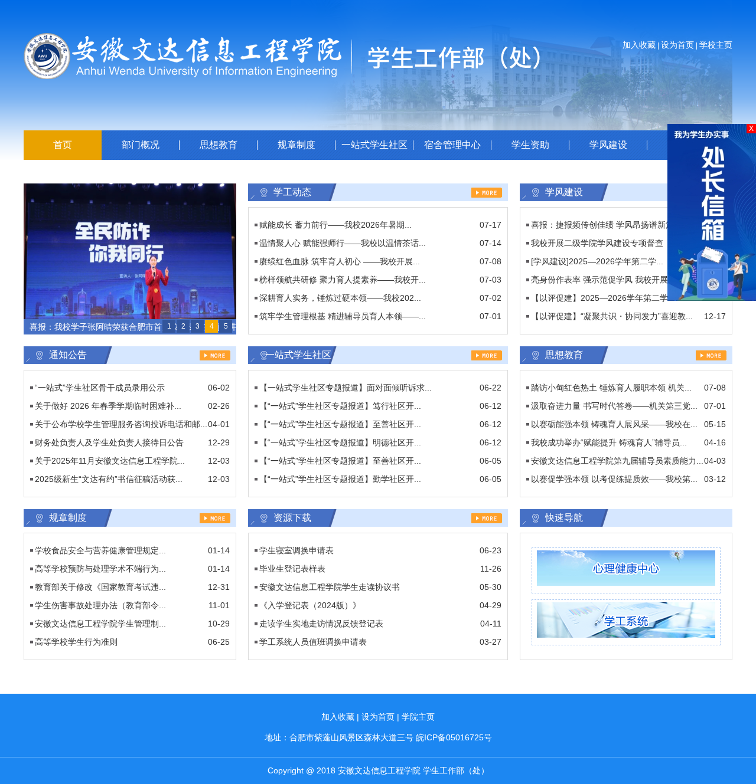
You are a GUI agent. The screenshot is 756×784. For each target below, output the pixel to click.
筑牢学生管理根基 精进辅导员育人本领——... (342, 316)
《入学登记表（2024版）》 (310, 605)
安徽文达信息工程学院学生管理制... (100, 623)
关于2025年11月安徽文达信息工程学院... (110, 460)
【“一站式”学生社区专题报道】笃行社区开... (340, 406)
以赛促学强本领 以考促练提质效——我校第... (614, 479)
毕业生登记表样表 (292, 568)
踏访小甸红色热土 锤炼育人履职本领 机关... (611, 387)
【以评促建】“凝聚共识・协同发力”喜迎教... (612, 316)
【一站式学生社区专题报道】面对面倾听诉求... (345, 387)
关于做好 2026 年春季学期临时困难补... (108, 406)
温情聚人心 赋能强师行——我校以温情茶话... (342, 243)
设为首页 (677, 45)
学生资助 (530, 145)
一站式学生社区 (374, 145)
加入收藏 (639, 45)
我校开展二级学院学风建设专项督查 (597, 243)
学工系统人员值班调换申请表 (313, 642)
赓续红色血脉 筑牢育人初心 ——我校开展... (339, 261)
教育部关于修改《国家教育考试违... (100, 587)
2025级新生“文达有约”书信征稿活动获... (109, 479)
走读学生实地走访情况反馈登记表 (321, 623)
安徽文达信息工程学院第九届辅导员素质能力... (617, 460)
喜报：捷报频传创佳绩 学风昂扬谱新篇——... (614, 224)
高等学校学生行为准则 (76, 642)
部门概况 (140, 145)
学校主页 (715, 45)
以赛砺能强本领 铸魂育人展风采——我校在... (614, 424)
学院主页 (418, 716)
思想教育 (218, 145)
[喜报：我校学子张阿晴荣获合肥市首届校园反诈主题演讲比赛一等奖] (130, 189)
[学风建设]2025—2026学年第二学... (597, 261)
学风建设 (608, 145)
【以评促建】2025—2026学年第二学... (603, 298)
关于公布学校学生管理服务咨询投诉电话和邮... (121, 424)
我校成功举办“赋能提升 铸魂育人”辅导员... (609, 442)
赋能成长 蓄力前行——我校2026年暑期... (335, 224)
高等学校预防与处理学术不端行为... (100, 568)
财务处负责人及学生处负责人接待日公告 (109, 442)
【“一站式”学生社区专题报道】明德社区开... (340, 442)
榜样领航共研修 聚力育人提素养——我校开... (342, 279)
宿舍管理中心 (452, 145)
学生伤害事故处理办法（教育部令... (100, 605)
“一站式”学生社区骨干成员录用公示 (100, 387)
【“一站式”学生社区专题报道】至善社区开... (340, 424)
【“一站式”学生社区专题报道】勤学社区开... (340, 479)
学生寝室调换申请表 (296, 550)
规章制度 (296, 145)
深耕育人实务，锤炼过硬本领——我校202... (340, 298)
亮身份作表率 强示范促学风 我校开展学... (607, 279)
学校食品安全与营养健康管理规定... (100, 550)
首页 (62, 145)
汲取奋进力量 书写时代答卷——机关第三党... (614, 406)
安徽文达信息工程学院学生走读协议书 (329, 587)
